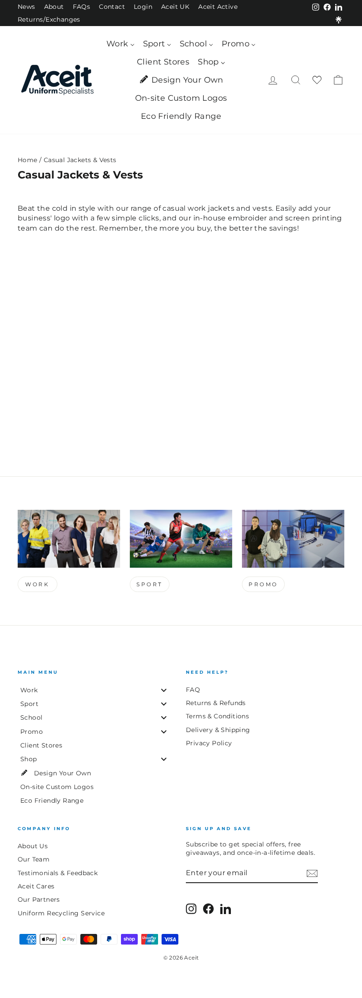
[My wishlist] (317, 80)
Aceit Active (218, 6)
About (54, 6)
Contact (112, 6)
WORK (37, 584)
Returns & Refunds (216, 702)
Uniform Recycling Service (61, 913)
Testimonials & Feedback (58, 873)
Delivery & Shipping (218, 729)
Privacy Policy (209, 743)
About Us (33, 846)
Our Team (33, 859)
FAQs (81, 6)
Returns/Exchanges (49, 19)
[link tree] (338, 20)
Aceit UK (175, 6)
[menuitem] (120, 44)
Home (28, 159)
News (26, 6)
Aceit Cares (36, 886)
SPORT (149, 584)
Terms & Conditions (217, 716)
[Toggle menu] (164, 689)
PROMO (263, 584)
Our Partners (39, 899)
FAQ (193, 689)
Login (143, 6)
